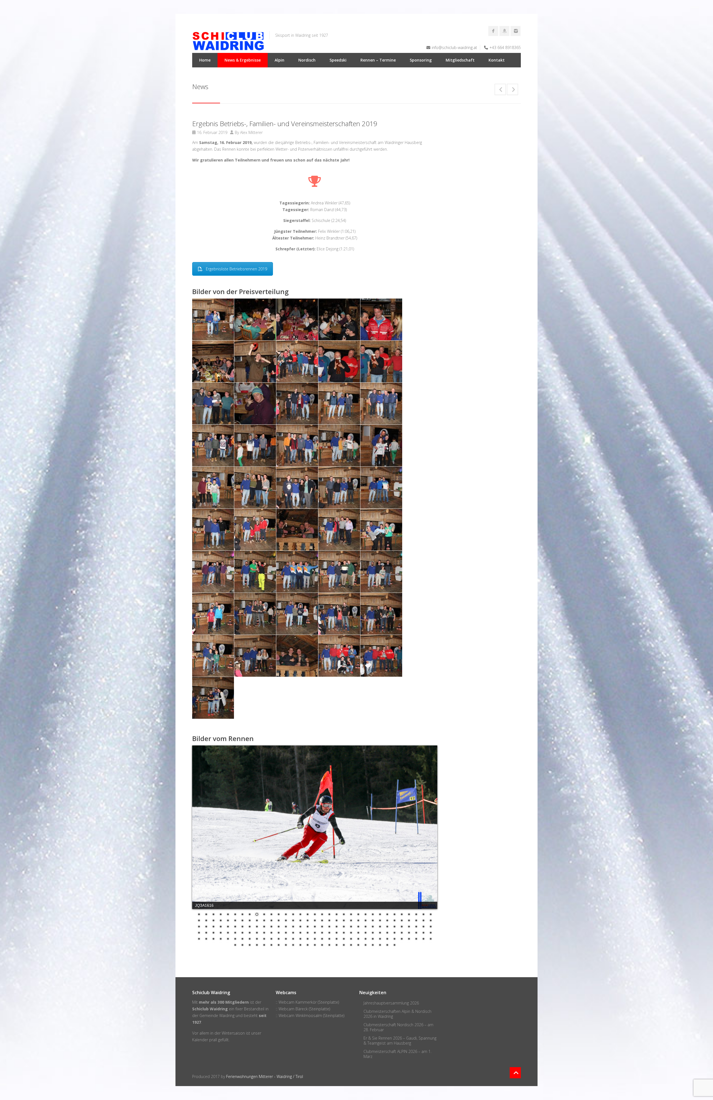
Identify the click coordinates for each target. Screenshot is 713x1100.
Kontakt (497, 60)
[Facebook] (493, 31)
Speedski (337, 60)
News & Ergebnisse (242, 60)
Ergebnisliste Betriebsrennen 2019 (236, 269)
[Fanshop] (504, 31)
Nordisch (307, 60)
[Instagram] (516, 31)
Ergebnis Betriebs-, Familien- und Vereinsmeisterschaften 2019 (284, 123)
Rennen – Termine (378, 60)
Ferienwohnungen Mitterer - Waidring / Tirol (264, 1076)
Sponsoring (421, 60)
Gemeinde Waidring (217, 1015)
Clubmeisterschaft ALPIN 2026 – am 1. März (397, 1054)
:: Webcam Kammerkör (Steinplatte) (307, 1002)
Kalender (200, 1039)
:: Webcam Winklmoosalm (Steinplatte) (310, 1015)
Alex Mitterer (251, 132)
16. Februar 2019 (212, 132)
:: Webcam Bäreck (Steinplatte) (303, 1008)
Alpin (279, 60)
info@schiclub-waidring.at (454, 47)
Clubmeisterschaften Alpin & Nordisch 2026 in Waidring (397, 1014)
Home (205, 60)
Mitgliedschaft (460, 60)
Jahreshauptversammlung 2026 (391, 1003)
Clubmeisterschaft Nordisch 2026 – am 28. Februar (398, 1027)
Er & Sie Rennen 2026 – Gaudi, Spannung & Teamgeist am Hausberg (399, 1040)
